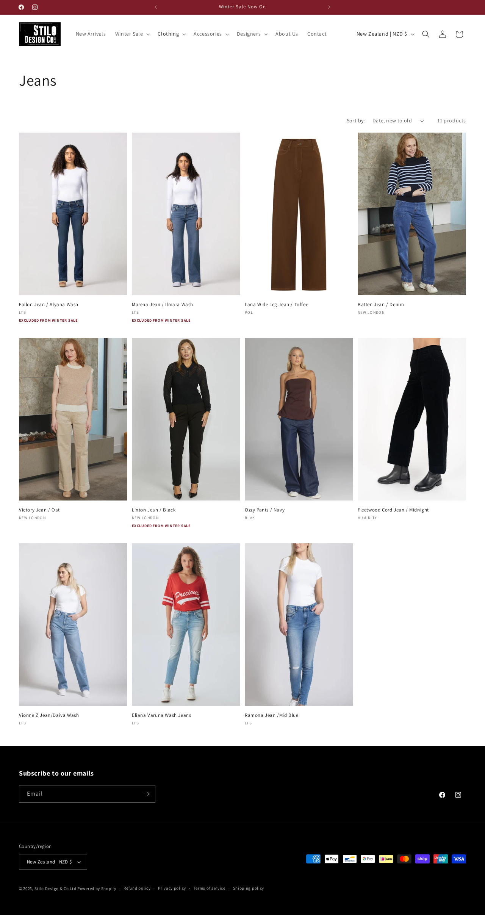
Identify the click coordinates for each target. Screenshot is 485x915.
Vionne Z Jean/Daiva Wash (49, 715)
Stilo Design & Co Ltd (55, 888)
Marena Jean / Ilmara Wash (162, 305)
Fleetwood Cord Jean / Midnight (393, 510)
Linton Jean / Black (153, 510)
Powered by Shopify (96, 888)
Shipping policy (248, 888)
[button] (132, 34)
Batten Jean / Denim (381, 305)
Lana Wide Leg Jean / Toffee (276, 305)
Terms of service (209, 888)
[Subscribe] (146, 794)
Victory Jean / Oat (39, 510)
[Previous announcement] (155, 7)
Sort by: (356, 120)
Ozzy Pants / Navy (265, 510)
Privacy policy (172, 888)
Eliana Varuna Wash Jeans (161, 715)
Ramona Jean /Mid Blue (272, 715)
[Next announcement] (329, 7)
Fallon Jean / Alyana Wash (48, 305)
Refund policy (137, 888)
